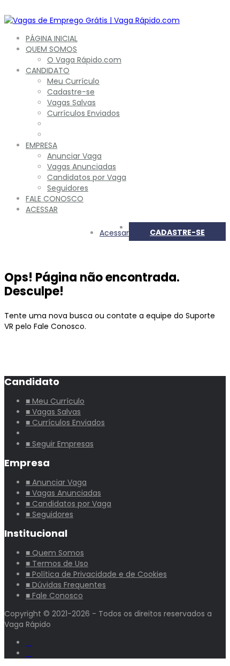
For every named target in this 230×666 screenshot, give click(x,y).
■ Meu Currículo (55, 401)
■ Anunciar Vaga (56, 482)
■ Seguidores (49, 514)
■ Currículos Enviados (65, 422)
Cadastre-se (71, 92)
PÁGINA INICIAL (52, 38)
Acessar (114, 233)
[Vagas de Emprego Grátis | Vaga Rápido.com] (92, 20)
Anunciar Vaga (74, 156)
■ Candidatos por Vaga (68, 503)
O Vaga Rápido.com (84, 59)
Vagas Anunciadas (81, 166)
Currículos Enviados (83, 113)
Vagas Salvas (71, 102)
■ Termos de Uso (57, 563)
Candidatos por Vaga (86, 177)
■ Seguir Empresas (60, 443)
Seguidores (67, 188)
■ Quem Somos (55, 552)
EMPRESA (41, 145)
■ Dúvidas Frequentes (66, 584)
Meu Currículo (73, 81)
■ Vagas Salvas (53, 411)
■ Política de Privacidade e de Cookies (96, 574)
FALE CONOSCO (54, 198)
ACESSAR (42, 209)
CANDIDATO (48, 70)
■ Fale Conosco (54, 595)
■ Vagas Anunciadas (63, 493)
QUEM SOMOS (51, 49)
